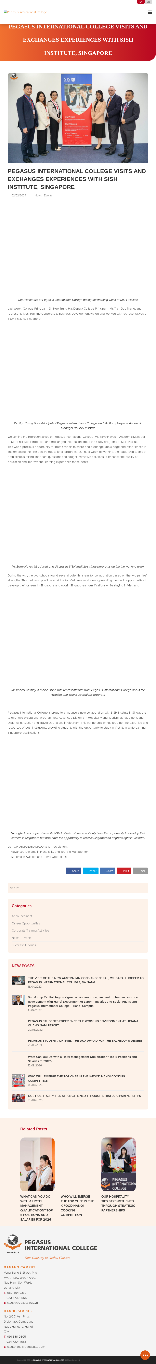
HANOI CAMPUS (18, 1311)
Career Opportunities (26, 923)
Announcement (22, 916)
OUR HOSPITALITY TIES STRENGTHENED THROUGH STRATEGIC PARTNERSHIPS (118, 1203)
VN (148, 1)
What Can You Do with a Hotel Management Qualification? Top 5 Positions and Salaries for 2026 (36, 1208)
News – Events (21, 938)
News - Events (85, 62)
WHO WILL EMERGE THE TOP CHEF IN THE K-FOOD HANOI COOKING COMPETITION (77, 1205)
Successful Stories (24, 945)
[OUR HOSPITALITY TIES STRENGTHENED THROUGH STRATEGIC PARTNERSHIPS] (118, 1164)
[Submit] (144, 888)
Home (65, 62)
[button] (150, 12)
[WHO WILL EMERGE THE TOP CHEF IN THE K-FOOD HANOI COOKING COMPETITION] (78, 1164)
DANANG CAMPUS (20, 1267)
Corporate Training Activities (30, 930)
